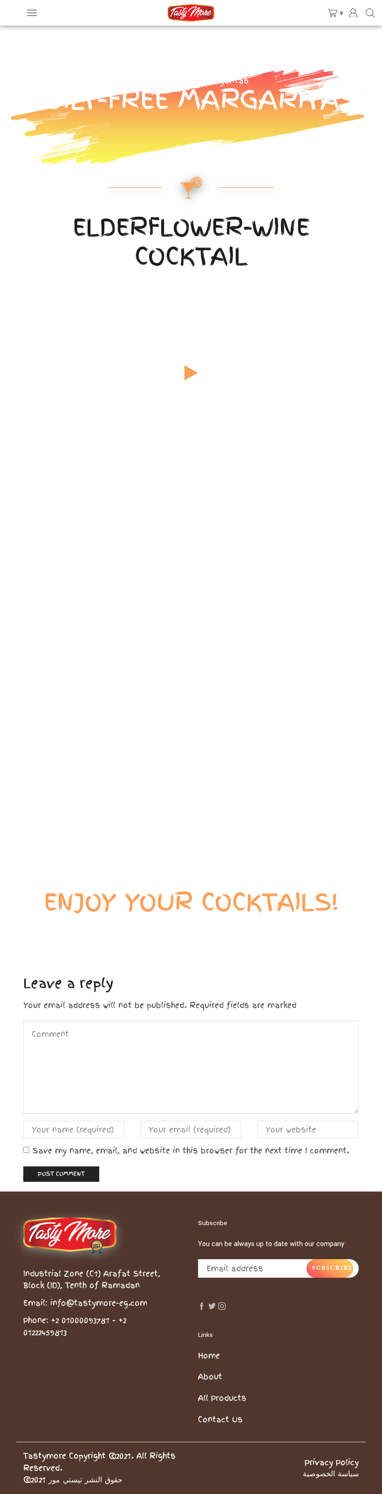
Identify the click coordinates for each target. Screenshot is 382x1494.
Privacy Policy (332, 1462)
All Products (222, 1398)
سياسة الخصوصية (331, 1473)
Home (144, 80)
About (210, 1376)
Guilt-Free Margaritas (206, 80)
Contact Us (220, 1419)
